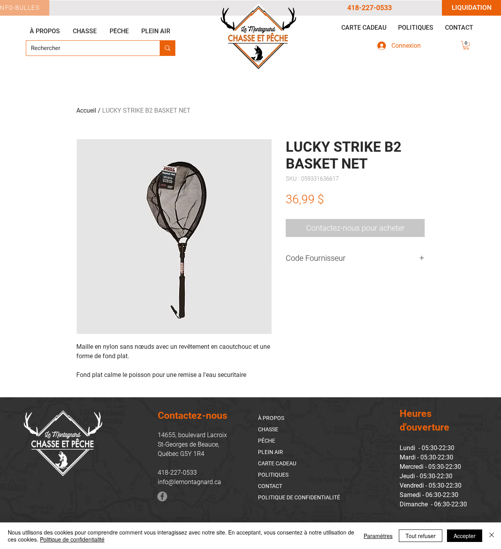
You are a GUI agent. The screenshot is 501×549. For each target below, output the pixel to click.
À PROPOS (271, 418)
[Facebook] (162, 496)
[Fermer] (491, 536)
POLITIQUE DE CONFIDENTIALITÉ (299, 497)
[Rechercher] (167, 48)
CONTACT (270, 486)
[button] (466, 45)
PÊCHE (266, 441)
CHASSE (268, 429)
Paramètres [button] (378, 536)
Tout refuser (420, 536)
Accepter (465, 536)
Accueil (86, 110)
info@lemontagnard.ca (189, 482)
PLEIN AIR (270, 452)
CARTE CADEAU (277, 463)
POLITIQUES (273, 475)
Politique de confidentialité (72, 539)
